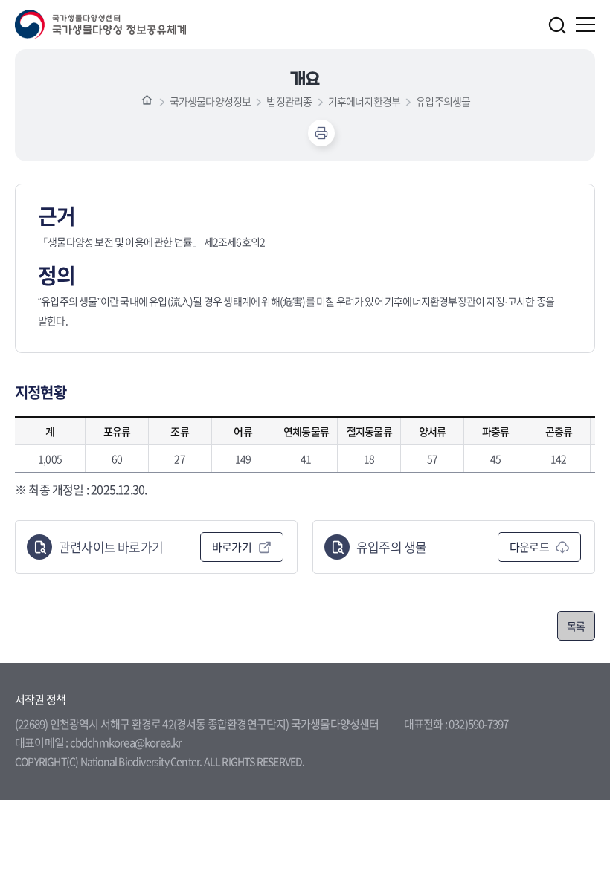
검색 (557, 25)
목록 (576, 625)
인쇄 (321, 133)
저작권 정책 (40, 699)
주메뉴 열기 (585, 24)
